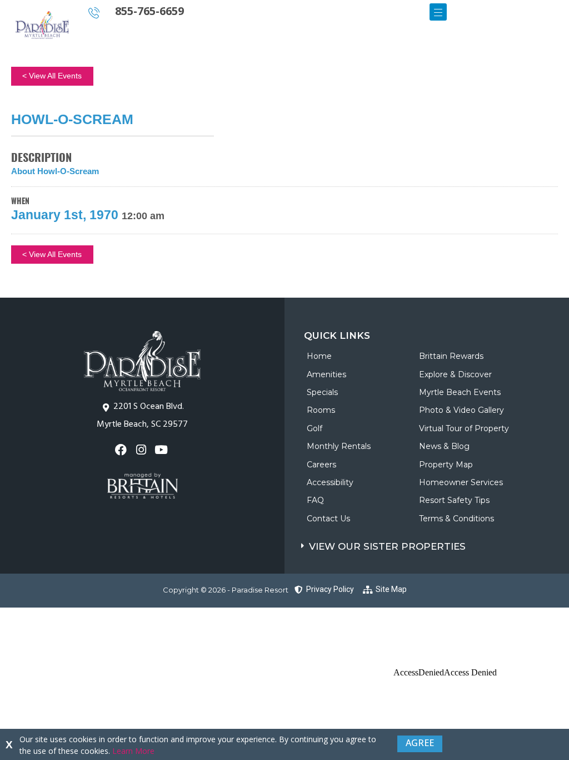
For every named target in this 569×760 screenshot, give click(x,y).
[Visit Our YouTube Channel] (162, 450)
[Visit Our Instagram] (142, 450)
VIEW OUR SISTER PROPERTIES (387, 546)
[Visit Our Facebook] (122, 450)
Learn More (133, 751)
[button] (435, 543)
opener (438, 12)
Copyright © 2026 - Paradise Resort (225, 589)
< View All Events (52, 75)
